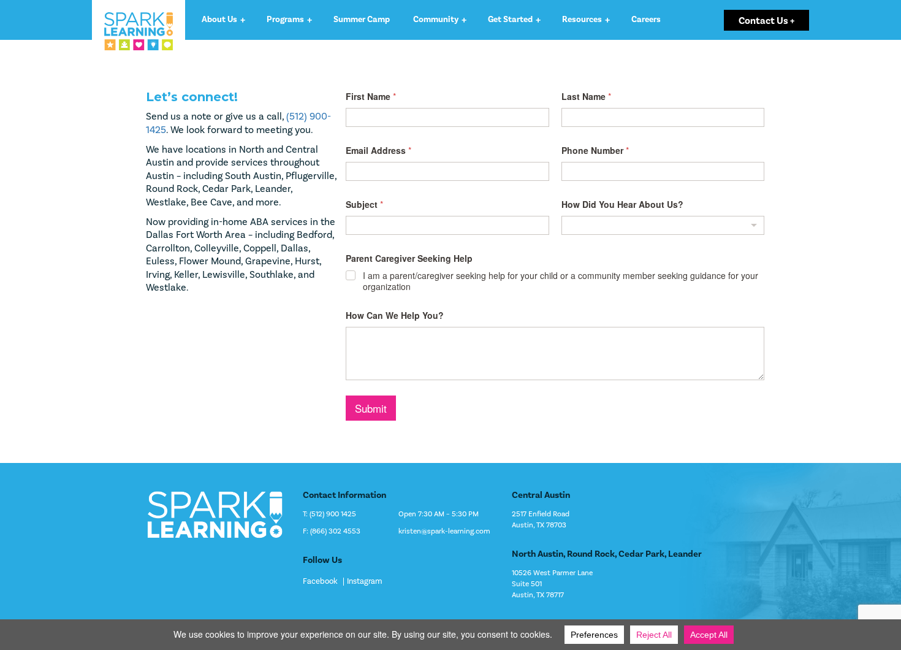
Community (435, 19)
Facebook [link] (320, 582)
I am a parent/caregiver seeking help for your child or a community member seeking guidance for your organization (560, 281)
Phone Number (595, 150)
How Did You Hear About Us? (622, 204)
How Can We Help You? (395, 315)
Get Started (510, 19)
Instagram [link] (364, 582)
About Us (219, 19)
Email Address (378, 150)
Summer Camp (361, 19)
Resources (582, 19)
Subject (364, 204)
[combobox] (662, 225)
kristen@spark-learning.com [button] (444, 531)
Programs (285, 19)
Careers (646, 19)
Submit (371, 408)
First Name (371, 96)
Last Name (586, 96)
